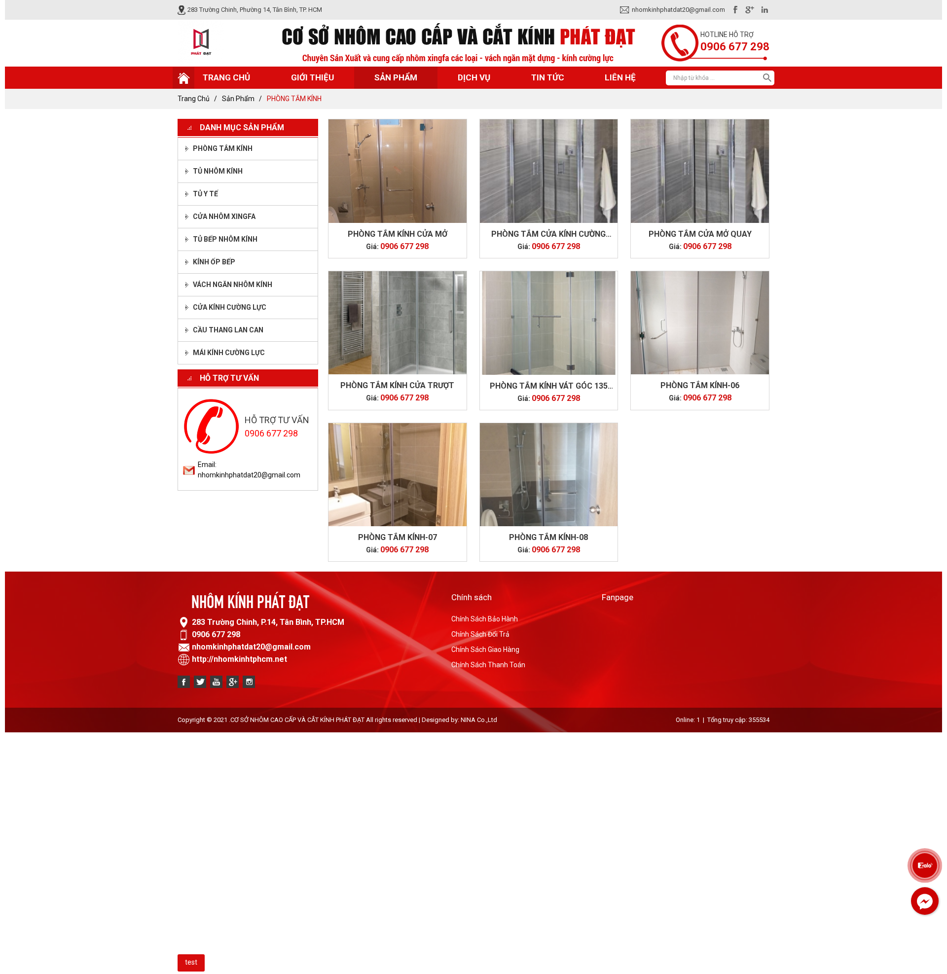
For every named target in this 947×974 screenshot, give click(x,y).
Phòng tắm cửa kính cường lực (548, 234)
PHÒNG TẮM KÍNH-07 (397, 537)
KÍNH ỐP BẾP (214, 262)
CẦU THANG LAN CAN (228, 330)
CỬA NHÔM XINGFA (224, 216)
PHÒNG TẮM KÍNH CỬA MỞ (397, 234)
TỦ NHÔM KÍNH (218, 171)
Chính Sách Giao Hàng (485, 649)
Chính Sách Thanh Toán (488, 665)
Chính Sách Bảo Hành (484, 619)
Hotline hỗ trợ (727, 34)
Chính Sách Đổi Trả (480, 634)
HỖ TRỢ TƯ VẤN (277, 420)
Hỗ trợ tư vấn (229, 378)
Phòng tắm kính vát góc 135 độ (549, 386)
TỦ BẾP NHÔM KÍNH (225, 239)
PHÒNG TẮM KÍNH (223, 148)
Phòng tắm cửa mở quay (700, 234)
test (191, 962)
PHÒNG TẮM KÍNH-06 (699, 385)
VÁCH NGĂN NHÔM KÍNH (232, 285)
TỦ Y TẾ (205, 194)
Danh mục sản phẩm (242, 127)
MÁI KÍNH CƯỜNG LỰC (229, 353)
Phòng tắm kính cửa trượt (397, 385)
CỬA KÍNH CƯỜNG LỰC (229, 307)
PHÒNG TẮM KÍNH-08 (548, 537)
